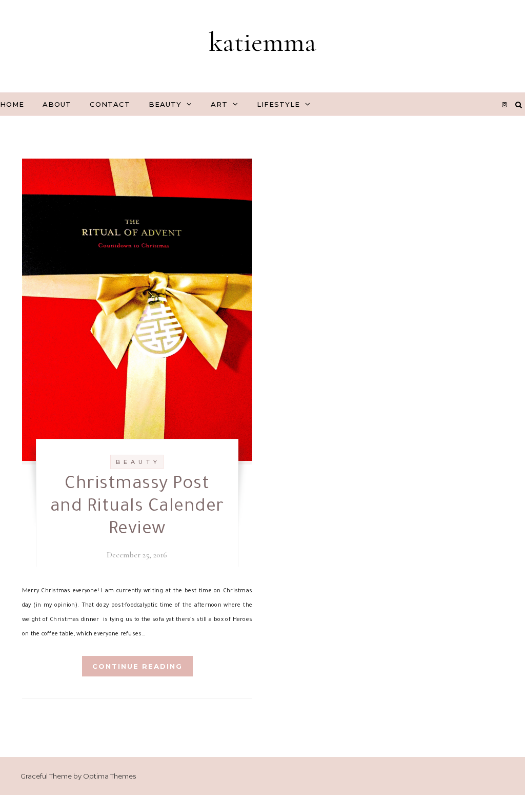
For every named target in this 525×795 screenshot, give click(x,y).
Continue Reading (137, 666)
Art (219, 104)
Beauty (165, 104)
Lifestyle (278, 104)
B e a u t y (137, 462)
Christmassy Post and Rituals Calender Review (137, 508)
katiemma (262, 42)
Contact (110, 104)
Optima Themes (109, 776)
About (57, 104)
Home (12, 104)
